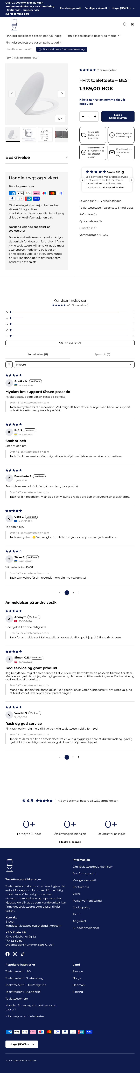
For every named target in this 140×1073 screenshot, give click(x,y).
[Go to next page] (79, 592)
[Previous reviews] (82, 180)
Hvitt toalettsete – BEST (26, 57)
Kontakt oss (81, 887)
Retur (77, 914)
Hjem (8, 57)
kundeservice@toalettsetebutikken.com (33, 925)
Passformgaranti (70, 8)
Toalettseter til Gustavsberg (24, 978)
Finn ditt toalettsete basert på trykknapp (33, 35)
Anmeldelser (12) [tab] (37, 354)
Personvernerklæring (87, 900)
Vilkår (76, 893)
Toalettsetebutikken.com (24, 1060)
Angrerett (79, 921)
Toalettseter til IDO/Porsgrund (25, 985)
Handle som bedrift (18, 49)
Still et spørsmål (70, 343)
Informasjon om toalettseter (24, 1016)
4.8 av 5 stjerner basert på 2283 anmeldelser (88, 800)
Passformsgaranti (84, 873)
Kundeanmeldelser (86, 928)
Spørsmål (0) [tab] (102, 354)
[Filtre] (9, 364)
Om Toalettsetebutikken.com (93, 866)
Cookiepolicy (81, 907)
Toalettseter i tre (17, 998)
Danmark (79, 985)
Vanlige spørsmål (96, 8)
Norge (77, 978)
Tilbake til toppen (70, 841)
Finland (78, 991)
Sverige (78, 971)
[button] (132, 24)
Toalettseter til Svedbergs (22, 991)
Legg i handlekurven (118, 116)
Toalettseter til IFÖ (18, 971)
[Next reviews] (131, 180)
